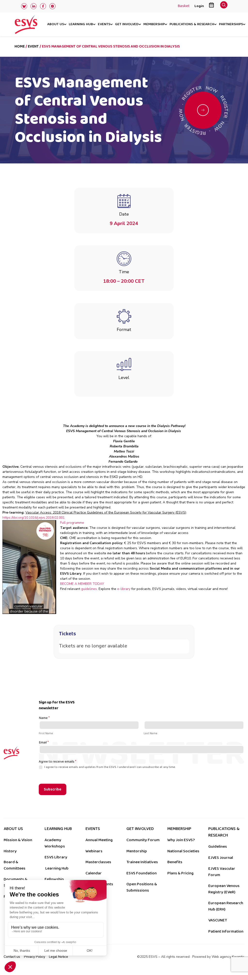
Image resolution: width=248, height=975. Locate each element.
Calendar (93, 873)
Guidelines (217, 846)
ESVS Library (56, 857)
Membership (154, 24)
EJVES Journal (220, 857)
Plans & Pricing (180, 873)
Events (104, 24)
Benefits (174, 862)
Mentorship (136, 851)
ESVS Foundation (141, 873)
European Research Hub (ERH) (225, 906)
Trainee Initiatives (142, 862)
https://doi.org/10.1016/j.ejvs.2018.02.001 (33, 517)
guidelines (89, 589)
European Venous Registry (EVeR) (224, 889)
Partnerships (231, 24)
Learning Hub (57, 868)
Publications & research (192, 24)
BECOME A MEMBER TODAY (82, 583)
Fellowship (54, 879)
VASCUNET (217, 920)
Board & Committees (14, 865)
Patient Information (225, 931)
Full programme (72, 522)
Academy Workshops (55, 843)
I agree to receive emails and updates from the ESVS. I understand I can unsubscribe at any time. (110, 767)
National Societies (183, 851)
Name (44, 718)
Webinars (93, 851)
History (10, 851)
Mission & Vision (18, 840)
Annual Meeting (99, 840)
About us (55, 24)
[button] (224, 6)
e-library (124, 589)
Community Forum (143, 840)
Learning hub (81, 24)
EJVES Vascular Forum (221, 871)
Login (199, 6)
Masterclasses (98, 862)
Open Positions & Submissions (141, 887)
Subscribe (52, 789)
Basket (184, 6)
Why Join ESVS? (181, 840)
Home (20, 46)
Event (33, 46)
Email (44, 743)
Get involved (127, 24)
